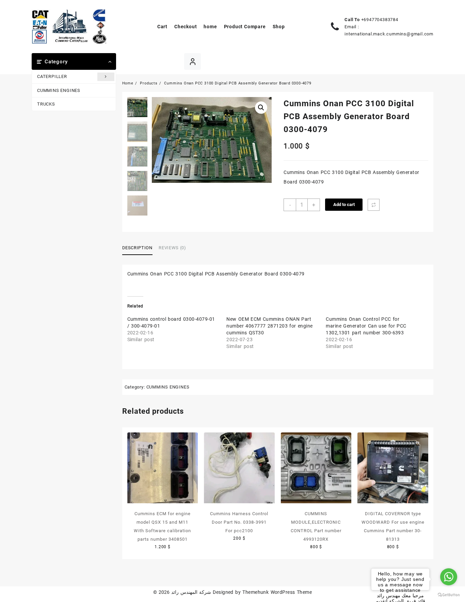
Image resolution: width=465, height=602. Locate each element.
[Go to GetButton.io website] (449, 595)
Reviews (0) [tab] (172, 247)
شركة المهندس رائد (191, 592)
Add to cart (344, 204)
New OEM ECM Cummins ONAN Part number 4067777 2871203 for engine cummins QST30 (269, 325)
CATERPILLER (52, 76)
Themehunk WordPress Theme (277, 592)
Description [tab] (137, 247)
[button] (261, 107)
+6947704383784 (379, 19)
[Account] (192, 61)
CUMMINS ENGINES (58, 90)
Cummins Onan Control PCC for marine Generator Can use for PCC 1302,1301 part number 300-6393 (366, 325)
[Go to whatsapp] (448, 576)
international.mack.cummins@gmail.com (388, 33)
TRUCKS (46, 104)
